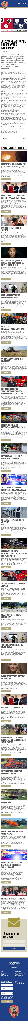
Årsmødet (17, 976)
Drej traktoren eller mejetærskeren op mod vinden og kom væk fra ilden (14, 553)
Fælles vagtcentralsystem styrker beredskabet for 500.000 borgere (11, 865)
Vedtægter (3, 976)
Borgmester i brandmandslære (13, 164)
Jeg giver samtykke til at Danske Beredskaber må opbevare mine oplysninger (7, 997)
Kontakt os (3, 973)
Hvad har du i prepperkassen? (12, 707)
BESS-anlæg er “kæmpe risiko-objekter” (12, 521)
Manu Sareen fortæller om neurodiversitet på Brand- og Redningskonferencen (12, 263)
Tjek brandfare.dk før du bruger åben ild (14, 584)
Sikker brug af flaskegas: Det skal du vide (12, 616)
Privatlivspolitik (4, 975)
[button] (19, 3)
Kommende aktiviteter (20, 973)
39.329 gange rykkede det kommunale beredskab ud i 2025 (13, 488)
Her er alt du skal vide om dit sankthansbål (12, 832)
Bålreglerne (6, 802)
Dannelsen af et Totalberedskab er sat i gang (14, 677)
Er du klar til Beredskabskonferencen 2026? (13, 327)
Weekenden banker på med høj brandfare (12, 360)
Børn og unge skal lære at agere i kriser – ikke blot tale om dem (13, 196)
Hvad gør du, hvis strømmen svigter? (12, 229)
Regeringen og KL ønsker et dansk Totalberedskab (11, 457)
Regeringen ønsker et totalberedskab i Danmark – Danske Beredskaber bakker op (13, 391)
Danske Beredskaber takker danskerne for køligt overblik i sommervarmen (13, 740)
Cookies (2, 974)
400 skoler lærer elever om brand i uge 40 (12, 646)
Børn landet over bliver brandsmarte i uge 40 (10, 296)
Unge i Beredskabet (19, 975)
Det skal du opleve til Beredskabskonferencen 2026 (13, 426)
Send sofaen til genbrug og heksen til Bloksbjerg (11, 772)
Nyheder (16, 974)
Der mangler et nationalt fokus (13, 898)
